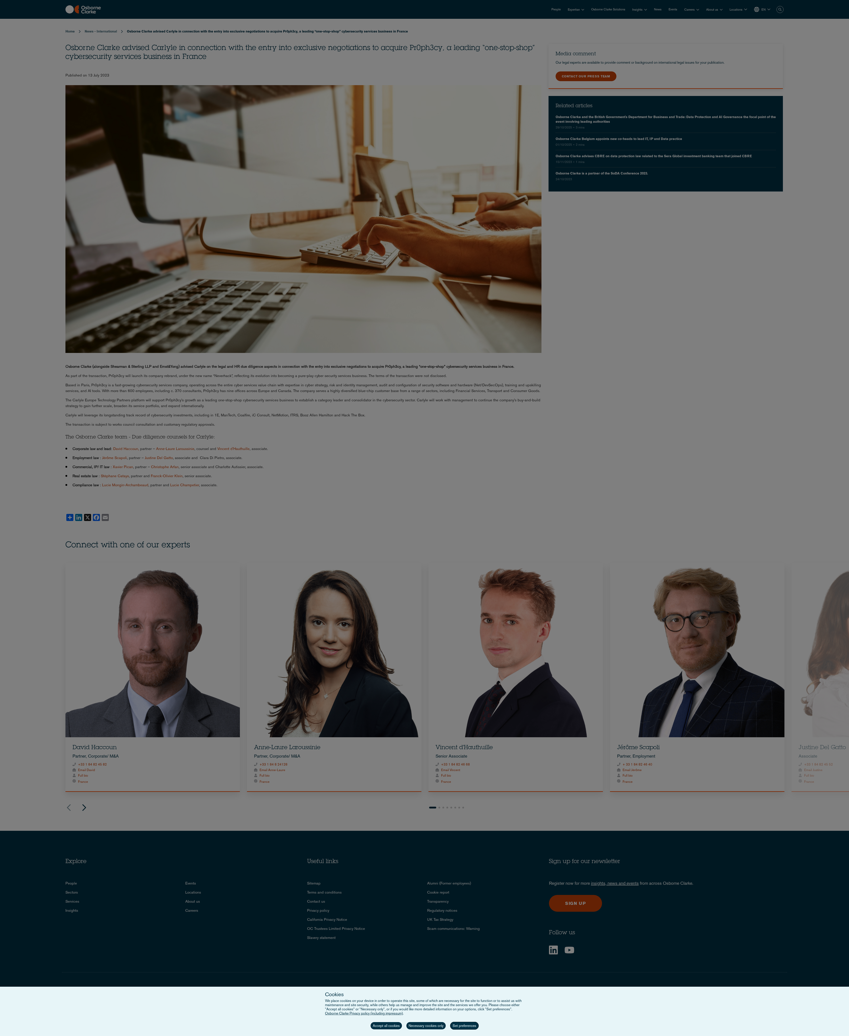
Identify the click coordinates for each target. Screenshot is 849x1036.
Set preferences (464, 1026)
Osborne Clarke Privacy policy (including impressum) (364, 1013)
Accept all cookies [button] (386, 1026)
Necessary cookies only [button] (426, 1026)
